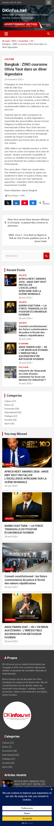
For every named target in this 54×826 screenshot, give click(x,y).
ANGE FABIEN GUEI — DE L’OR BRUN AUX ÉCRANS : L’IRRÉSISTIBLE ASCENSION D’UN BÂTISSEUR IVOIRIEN (34, 353)
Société (23, 275)
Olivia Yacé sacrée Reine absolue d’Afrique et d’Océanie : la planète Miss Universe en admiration (28, 222)
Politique (23, 367)
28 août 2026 (25, 297)
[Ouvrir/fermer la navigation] (6, 33)
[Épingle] (24, 202)
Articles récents (15, 775)
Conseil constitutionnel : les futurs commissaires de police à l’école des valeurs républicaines (33, 331)
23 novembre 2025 (13, 79)
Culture (9, 59)
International (10, 412)
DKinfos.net (14, 10)
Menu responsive (48, 2)
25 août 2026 (25, 383)
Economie (23, 344)
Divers (7, 405)
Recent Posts (16, 270)
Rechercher (47, 256)
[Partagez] (16, 202)
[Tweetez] (8, 202)
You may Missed (15, 434)
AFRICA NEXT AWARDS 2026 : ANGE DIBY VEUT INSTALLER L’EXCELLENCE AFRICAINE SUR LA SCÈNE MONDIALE (32, 286)
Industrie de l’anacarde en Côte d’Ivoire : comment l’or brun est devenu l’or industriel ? (32, 375)
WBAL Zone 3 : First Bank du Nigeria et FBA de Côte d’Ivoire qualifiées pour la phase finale (27, 238)
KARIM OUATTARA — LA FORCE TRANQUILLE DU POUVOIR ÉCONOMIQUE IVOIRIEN (33, 310)
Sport (7, 423)
